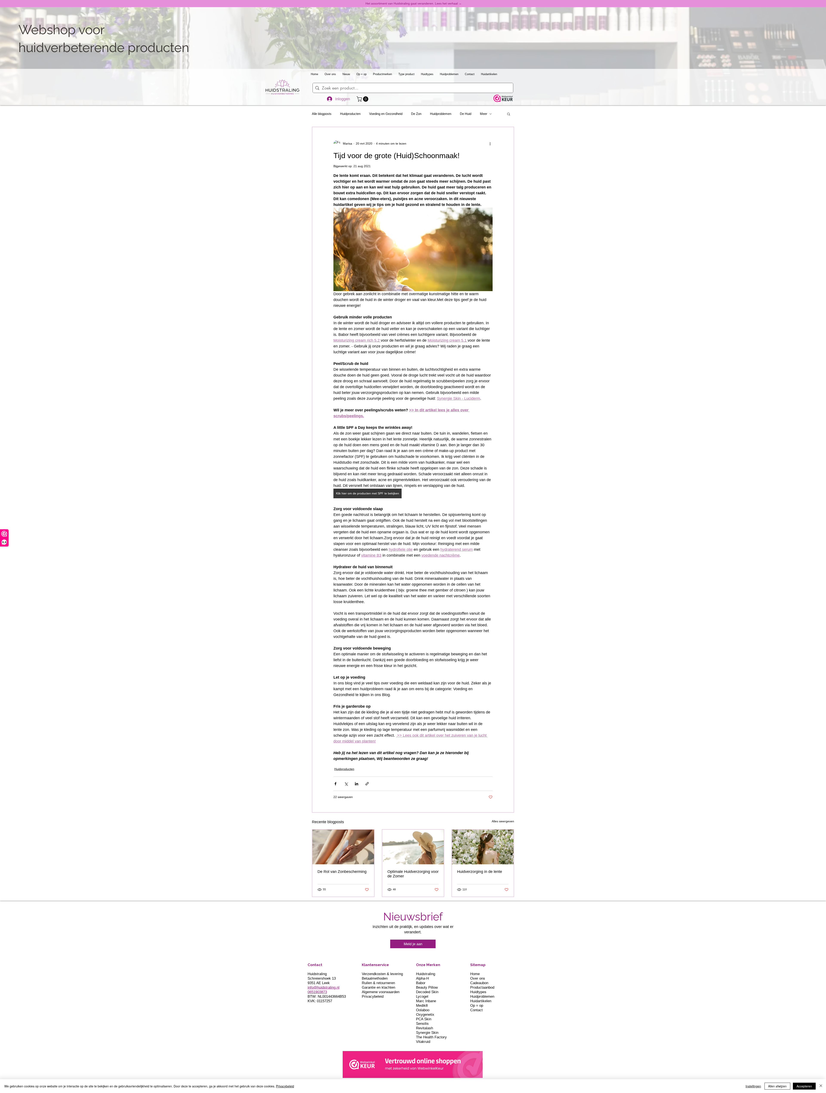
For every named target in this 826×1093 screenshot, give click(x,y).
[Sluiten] (820, 1086)
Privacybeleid (373, 996)
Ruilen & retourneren (378, 983)
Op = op (476, 1005)
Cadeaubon (479, 983)
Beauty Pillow (427, 987)
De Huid (465, 114)
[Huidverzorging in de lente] (483, 847)
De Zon (416, 114)
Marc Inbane (426, 1001)
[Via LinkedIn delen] (356, 784)
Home (475, 974)
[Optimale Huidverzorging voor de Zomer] (413, 847)
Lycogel (422, 996)
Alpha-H (422, 978)
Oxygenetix (425, 1015)
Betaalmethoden (375, 978)
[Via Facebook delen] (335, 784)
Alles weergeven (503, 821)
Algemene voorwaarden (380, 992)
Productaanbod (482, 987)
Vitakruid (423, 1042)
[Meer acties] (490, 143)
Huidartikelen (480, 1001)
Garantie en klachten (378, 987)
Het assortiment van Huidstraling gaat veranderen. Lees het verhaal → (413, 3)
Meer (483, 114)
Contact (476, 1010)
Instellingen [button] (753, 1086)
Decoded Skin (427, 992)
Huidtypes (478, 992)
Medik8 (422, 1005)
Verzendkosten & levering (382, 974)
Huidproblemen (440, 114)
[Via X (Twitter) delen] (346, 784)
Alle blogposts (321, 114)
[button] (509, 114)
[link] (363, 99)
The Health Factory (431, 1037)
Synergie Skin (427, 1033)
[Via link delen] (367, 784)
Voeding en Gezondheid (385, 114)
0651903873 (317, 992)
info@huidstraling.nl (323, 987)
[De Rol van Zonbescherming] (343, 847)
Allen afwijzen (777, 1086)
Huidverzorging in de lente (479, 871)
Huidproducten (350, 114)
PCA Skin (423, 1019)
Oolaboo (422, 1010)
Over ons (477, 978)
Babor (420, 983)
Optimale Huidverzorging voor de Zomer (413, 873)
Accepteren (804, 1086)
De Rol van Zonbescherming (342, 871)
